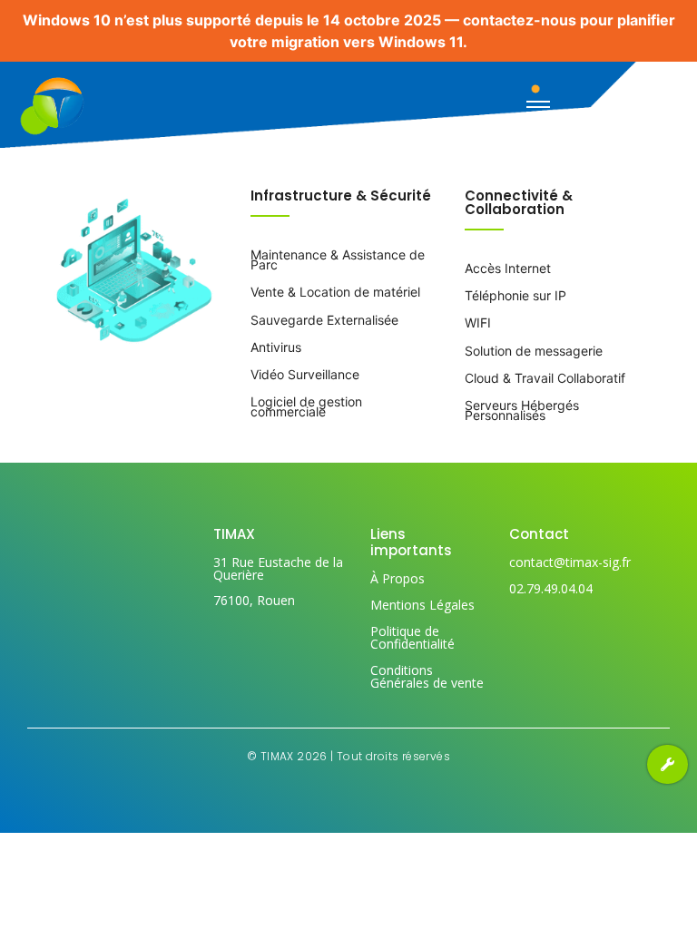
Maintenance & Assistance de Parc (337, 259)
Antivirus (275, 347)
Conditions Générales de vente (427, 676)
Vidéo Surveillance (304, 374)
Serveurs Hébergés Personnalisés (522, 410)
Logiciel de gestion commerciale (306, 406)
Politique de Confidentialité (412, 637)
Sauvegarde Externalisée (324, 320)
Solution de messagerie (534, 351)
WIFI (478, 323)
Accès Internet (508, 268)
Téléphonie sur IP (515, 295)
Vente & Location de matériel (335, 292)
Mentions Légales (422, 604)
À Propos (397, 578)
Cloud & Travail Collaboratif (545, 378)
